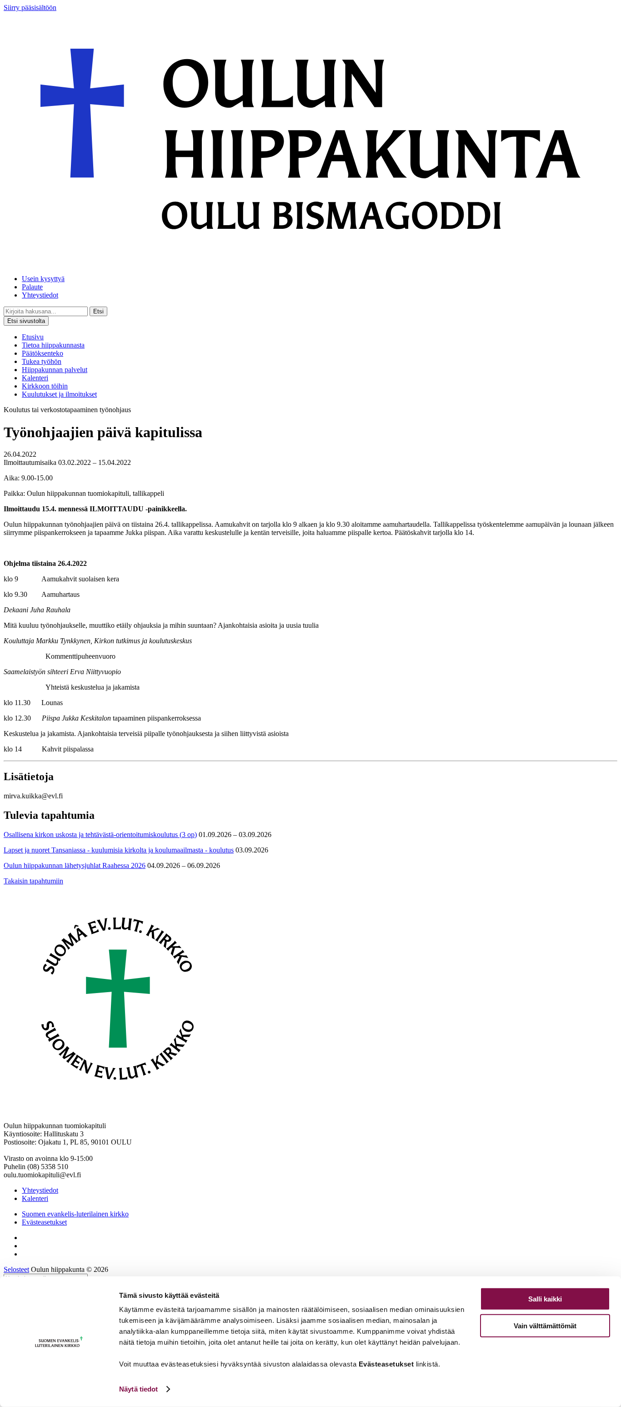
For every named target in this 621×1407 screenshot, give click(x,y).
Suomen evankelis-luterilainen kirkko (75, 1214)
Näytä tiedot (138, 1389)
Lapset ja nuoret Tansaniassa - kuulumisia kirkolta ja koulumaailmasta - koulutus (119, 850)
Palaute (32, 287)
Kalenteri (35, 378)
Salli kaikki (545, 1299)
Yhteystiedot (40, 295)
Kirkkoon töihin (45, 386)
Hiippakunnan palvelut (54, 369)
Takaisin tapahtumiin (33, 881)
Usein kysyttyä (43, 278)
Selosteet (16, 1269)
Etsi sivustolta (26, 321)
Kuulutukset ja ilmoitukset (59, 394)
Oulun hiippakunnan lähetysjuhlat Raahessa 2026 (74, 865)
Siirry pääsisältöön (30, 7)
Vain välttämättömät (545, 1325)
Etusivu (33, 337)
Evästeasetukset (44, 1222)
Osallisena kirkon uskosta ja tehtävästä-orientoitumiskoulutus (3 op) (100, 834)
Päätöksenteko (42, 353)
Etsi (98, 311)
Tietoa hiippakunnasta (53, 345)
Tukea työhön (41, 361)
